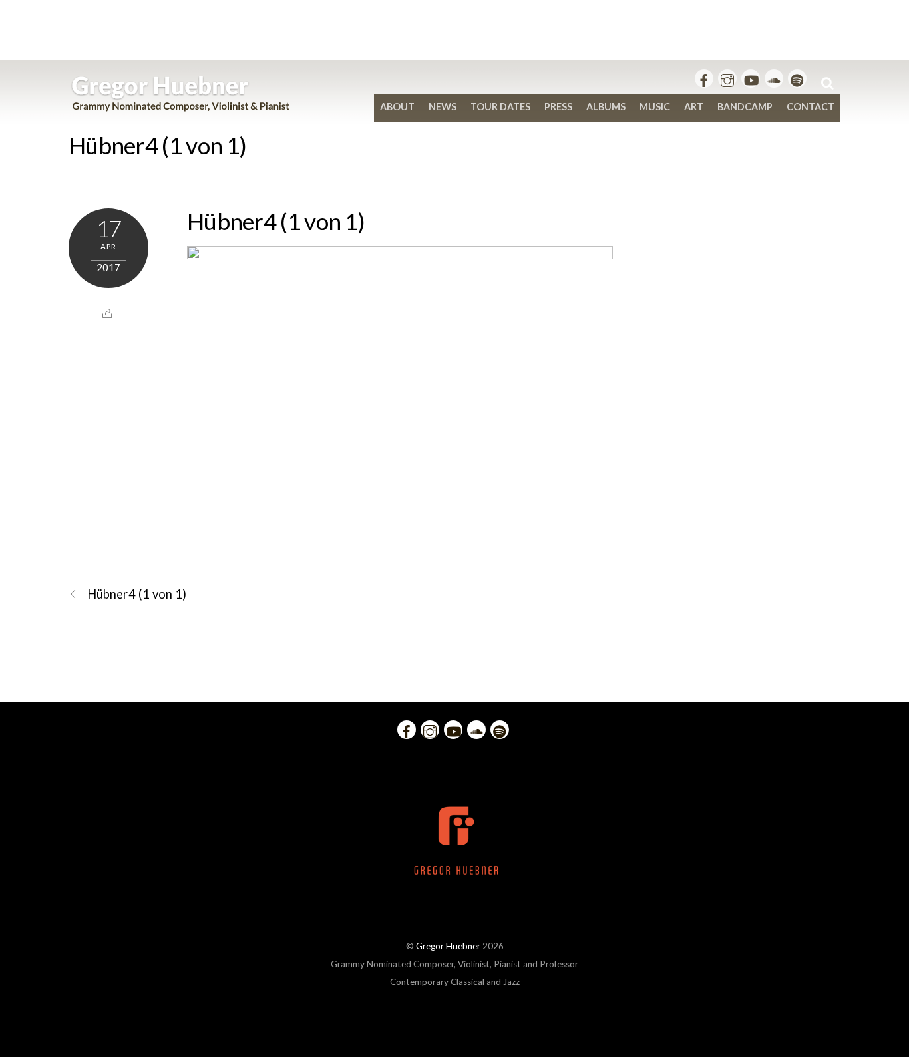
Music (654, 106)
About (397, 106)
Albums (606, 106)
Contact (810, 106)
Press (558, 106)
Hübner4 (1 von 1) (157, 145)
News (442, 106)
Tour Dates (500, 106)
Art (693, 106)
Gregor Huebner (448, 946)
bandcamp (745, 106)
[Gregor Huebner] (181, 105)
